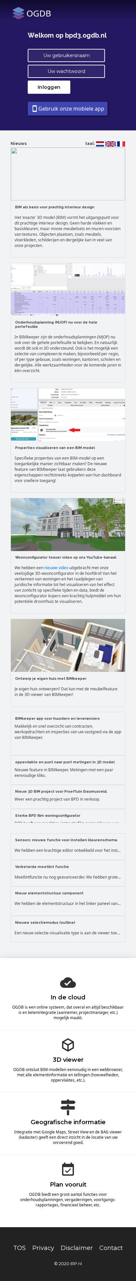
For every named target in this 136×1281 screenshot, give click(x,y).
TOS (19, 1248)
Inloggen (49, 87)
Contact (111, 1248)
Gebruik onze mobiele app (67, 108)
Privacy (43, 1248)
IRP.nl (76, 1263)
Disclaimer (77, 1248)
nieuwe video (56, 568)
